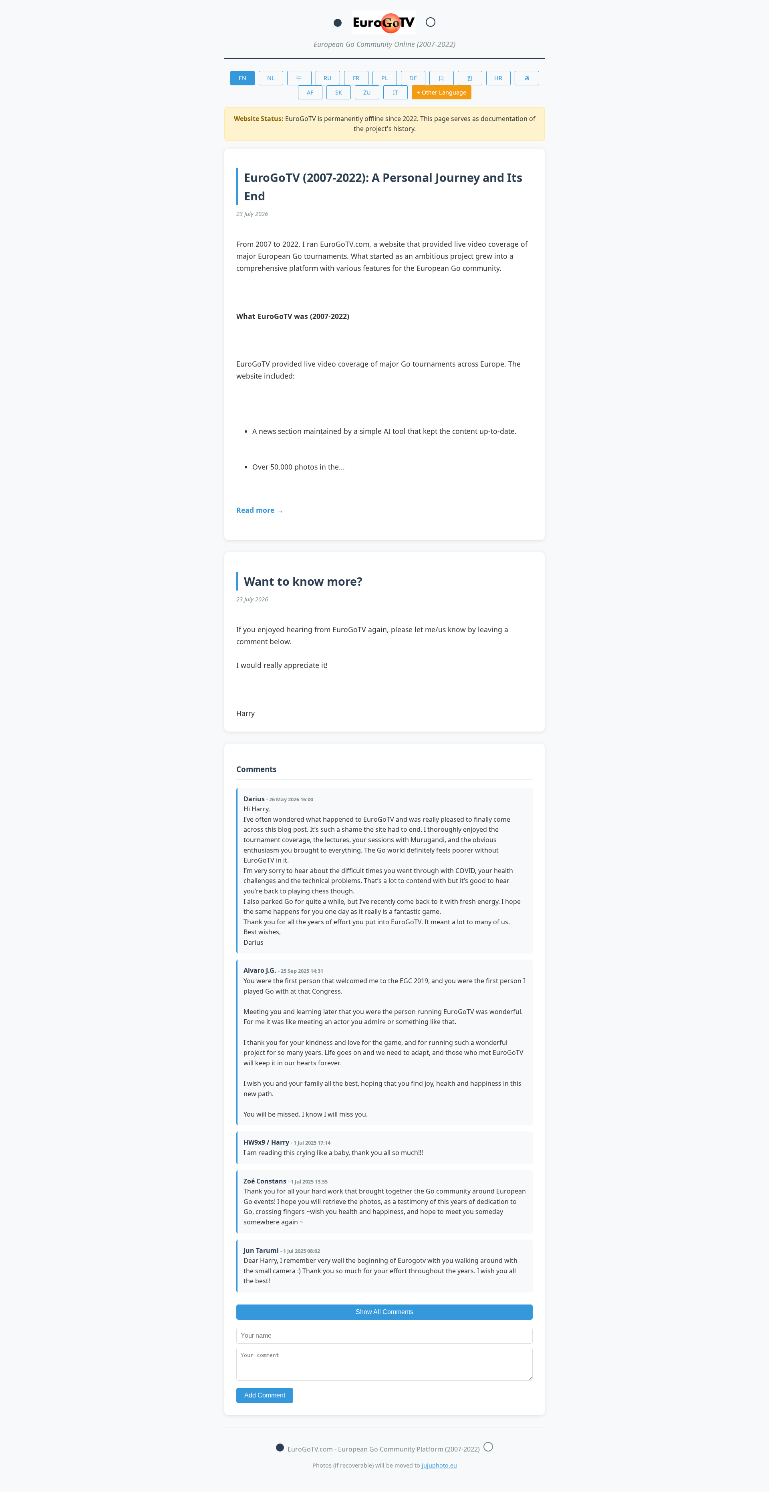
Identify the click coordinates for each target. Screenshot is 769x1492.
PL (384, 78)
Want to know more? (303, 581)
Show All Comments (384, 1312)
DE (413, 78)
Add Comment (264, 1395)
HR (498, 78)
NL (271, 78)
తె (527, 78)
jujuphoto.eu (439, 1465)
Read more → (260, 510)
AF (310, 92)
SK (338, 92)
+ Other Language (441, 92)
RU (328, 78)
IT (395, 92)
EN (242, 78)
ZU (367, 92)
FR (356, 78)
